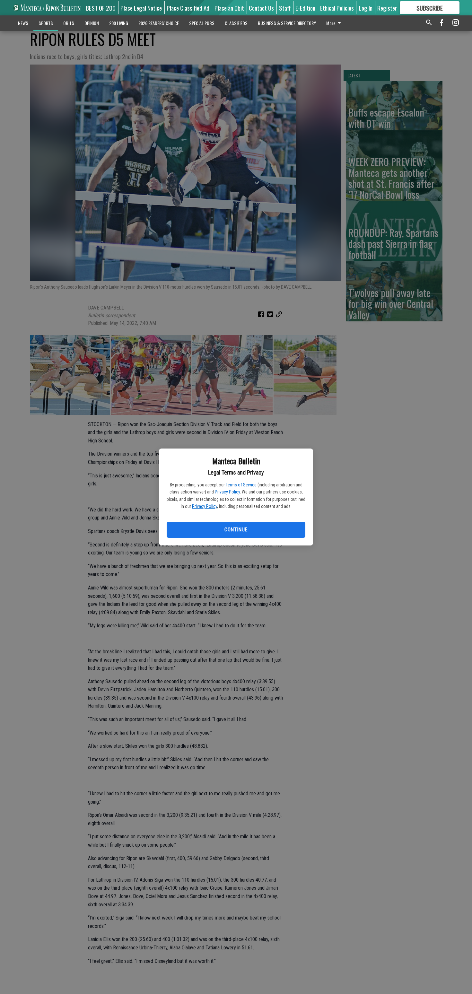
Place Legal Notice (141, 8)
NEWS (23, 23)
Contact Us (261, 8)
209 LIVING (118, 23)
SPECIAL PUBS (201, 23)
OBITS (68, 23)
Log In (365, 8)
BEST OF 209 (101, 8)
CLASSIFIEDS (236, 23)
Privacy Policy (227, 491)
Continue (235, 530)
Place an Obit (229, 8)
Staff (285, 8)
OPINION (91, 23)
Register (387, 8)
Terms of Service (241, 484)
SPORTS (46, 23)
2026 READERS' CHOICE (158, 23)
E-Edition (305, 8)
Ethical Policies (337, 8)
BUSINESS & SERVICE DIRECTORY (287, 23)
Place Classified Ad (188, 8)
